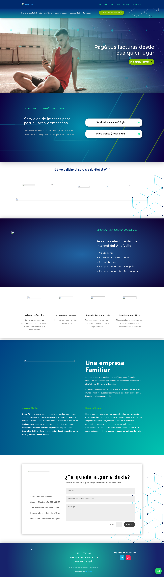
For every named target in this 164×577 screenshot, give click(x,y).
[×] (158, 571)
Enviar (129, 524)
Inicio (99, 4)
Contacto (137, 4)
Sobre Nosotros (123, 4)
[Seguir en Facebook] (122, 557)
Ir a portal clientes (139, 62)
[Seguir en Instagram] (128, 557)
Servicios (108, 4)
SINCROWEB (88, 571)
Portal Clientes (112, 13)
